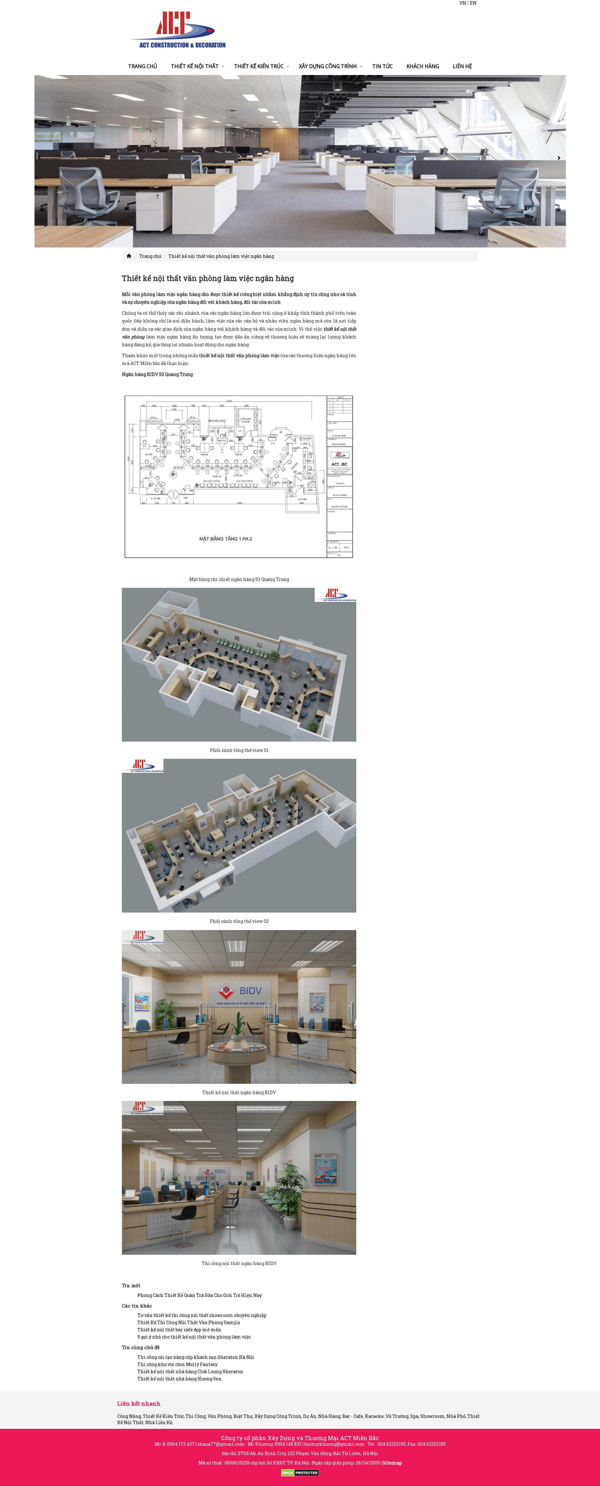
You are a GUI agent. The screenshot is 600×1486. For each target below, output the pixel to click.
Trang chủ (142, 66)
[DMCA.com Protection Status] (300, 1472)
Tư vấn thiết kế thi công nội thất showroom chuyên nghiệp (202, 1315)
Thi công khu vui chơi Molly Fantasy (178, 1364)
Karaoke (374, 1416)
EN (473, 3)
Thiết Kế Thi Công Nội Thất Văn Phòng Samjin (189, 1322)
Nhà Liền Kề (158, 1422)
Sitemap (392, 1463)
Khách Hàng (423, 66)
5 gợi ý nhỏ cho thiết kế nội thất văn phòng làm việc (194, 1337)
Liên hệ (462, 66)
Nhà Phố (456, 1416)
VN (462, 3)
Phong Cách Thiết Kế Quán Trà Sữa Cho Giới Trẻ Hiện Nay (200, 1295)
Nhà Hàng (329, 1416)
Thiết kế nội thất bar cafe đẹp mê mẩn (179, 1330)
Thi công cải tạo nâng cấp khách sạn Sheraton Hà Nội (196, 1357)
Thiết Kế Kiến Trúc (259, 66)
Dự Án (309, 1416)
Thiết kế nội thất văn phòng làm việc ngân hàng (221, 256)
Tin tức (382, 66)
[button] (40, 161)
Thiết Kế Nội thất (195, 66)
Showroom (432, 1416)
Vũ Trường (397, 1416)
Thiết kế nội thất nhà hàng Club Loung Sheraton (190, 1371)
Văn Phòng (220, 1416)
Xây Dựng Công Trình (328, 66)
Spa (414, 1416)
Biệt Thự (242, 1416)
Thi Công (196, 1416)
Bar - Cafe (352, 1416)
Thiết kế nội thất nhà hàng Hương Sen (180, 1379)
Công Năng (129, 1416)
